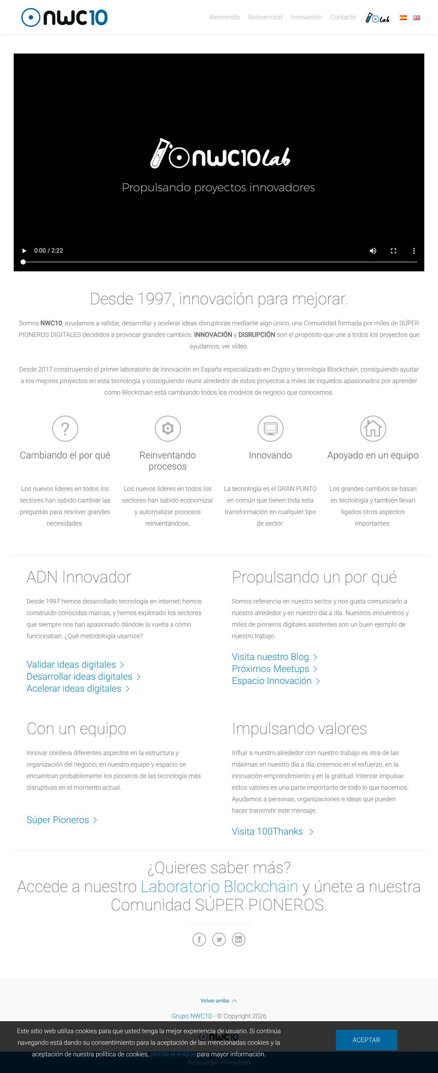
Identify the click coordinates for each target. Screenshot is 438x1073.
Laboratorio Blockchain (220, 886)
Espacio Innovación (272, 681)
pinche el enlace (173, 1054)
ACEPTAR (366, 1040)
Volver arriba (214, 1001)
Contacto (343, 17)
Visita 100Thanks (268, 831)
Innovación (306, 17)
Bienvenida (224, 17)
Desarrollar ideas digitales (80, 677)
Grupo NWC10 (192, 1016)
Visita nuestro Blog (270, 657)
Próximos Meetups (270, 669)
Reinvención (265, 17)
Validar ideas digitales (71, 665)
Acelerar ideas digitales (74, 689)
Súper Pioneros (58, 820)
